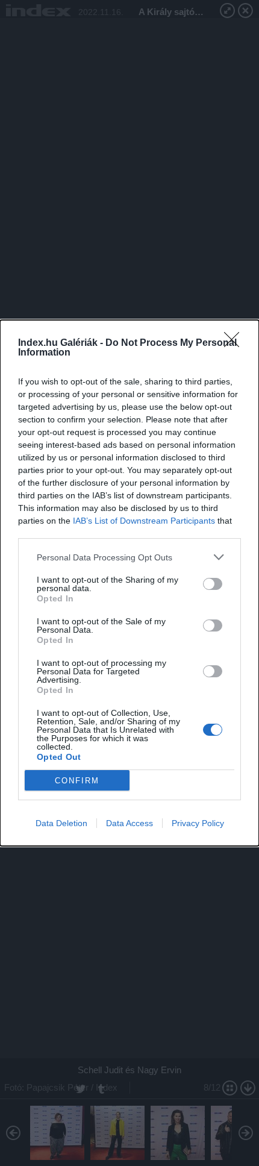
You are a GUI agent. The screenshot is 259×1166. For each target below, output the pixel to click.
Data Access (129, 823)
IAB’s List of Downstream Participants (144, 520)
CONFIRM (77, 780)
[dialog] (129, 583)
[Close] (235, 343)
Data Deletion (61, 823)
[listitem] (129, 557)
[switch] (212, 584)
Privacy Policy (198, 823)
